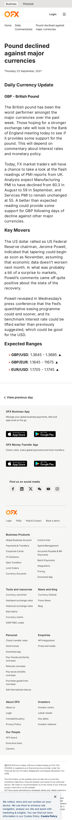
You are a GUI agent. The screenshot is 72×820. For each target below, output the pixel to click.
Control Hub (43, 540)
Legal (9, 713)
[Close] (55, 797)
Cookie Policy (49, 816)
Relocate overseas (15, 666)
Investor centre (46, 707)
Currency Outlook (47, 594)
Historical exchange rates (19, 606)
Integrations (43, 565)
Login (52, 14)
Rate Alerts (11, 611)
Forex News (44, 600)
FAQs (18, 520)
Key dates (43, 718)
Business (11, 3)
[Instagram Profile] (57, 489)
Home (7, 25)
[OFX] (11, 14)
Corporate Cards (14, 551)
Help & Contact (34, 520)
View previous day (19, 397)
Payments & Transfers (17, 545)
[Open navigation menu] (64, 14)
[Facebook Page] (13, 489)
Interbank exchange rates (19, 600)
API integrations (46, 640)
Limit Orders (12, 568)
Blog (40, 606)
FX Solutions (12, 557)
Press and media (46, 646)
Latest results (45, 713)
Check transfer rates (17, 640)
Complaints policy (15, 718)
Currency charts (14, 617)
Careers (10, 748)
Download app (13, 651)
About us (10, 707)
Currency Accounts (16, 573)
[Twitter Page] (30, 489)
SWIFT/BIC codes (15, 622)
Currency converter (16, 594)
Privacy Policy (13, 724)
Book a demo (53, 520)
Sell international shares (18, 689)
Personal (28, 3)
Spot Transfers (13, 562)
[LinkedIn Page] (21, 489)
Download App (45, 577)
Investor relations (47, 724)
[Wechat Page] (39, 489)
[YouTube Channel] (48, 489)
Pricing (41, 571)
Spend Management (48, 545)
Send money (12, 646)
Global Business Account (19, 540)
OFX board (11, 737)
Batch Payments (46, 560)
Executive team (14, 743)
